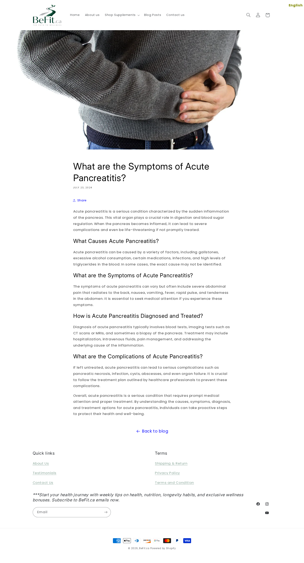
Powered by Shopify (163, 548)
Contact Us (43, 482)
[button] (121, 15)
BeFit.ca (144, 548)
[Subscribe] (105, 512)
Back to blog (155, 431)
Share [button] (82, 200)
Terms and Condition (174, 482)
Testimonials (45, 472)
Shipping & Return (171, 463)
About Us (41, 463)
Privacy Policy (167, 472)
